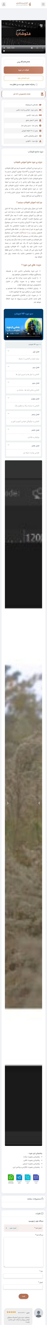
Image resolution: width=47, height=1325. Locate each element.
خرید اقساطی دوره (23, 78)
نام (41, 1271)
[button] (7, 803)
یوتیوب (33, 232)
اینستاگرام (23, 232)
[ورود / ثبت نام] (3, 4)
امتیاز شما (38, 1228)
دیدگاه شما (39, 1235)
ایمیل (40, 1282)
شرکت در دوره (23, 70)
